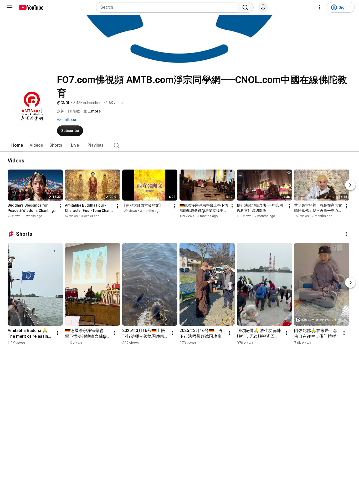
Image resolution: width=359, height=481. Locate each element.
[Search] (245, 7)
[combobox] (168, 7)
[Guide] (9, 7)
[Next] (350, 185)
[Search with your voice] (263, 7)
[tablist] (179, 145)
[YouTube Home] (31, 7)
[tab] (17, 145)
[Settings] (319, 7)
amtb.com (70, 119)
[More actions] (60, 206)
